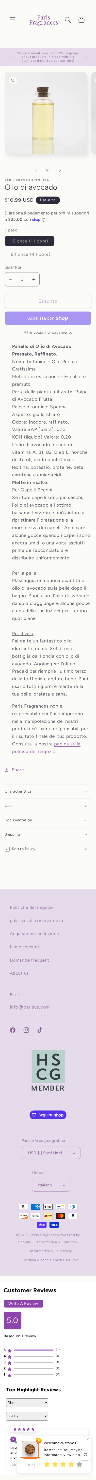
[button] (12, 20)
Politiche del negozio (32, 907)
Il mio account (25, 946)
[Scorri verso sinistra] (36, 170)
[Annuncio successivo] (85, 57)
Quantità (13, 267)
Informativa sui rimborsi (57, 1242)
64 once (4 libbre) (34, 255)
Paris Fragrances (45, 1235)
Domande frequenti (30, 960)
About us (19, 973)
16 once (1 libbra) (33, 242)
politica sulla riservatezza (36, 920)
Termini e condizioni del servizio (51, 1260)
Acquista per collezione (34, 933)
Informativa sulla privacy (51, 1251)
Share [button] (18, 769)
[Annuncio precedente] (10, 57)
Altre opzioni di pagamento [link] (48, 332)
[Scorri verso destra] (60, 170)
